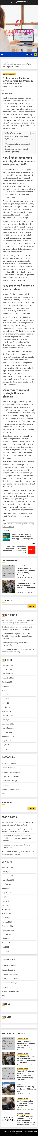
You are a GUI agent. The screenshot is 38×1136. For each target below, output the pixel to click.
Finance (25, 524)
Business (10, 524)
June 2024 (5, 749)
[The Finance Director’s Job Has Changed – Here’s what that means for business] (8, 586)
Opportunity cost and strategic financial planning (16, 150)
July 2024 (5, 745)
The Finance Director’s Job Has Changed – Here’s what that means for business (26, 586)
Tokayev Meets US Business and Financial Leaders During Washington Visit (26, 571)
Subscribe (35, 54)
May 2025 (5, 703)
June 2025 (5, 699)
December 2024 (8, 724)
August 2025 (6, 690)
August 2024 (6, 741)
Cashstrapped (17, 524)
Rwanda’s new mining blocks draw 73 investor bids (26, 1089)
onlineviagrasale (7, 1009)
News (4, 793)
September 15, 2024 (16, 87)
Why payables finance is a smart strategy (17, 145)
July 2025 (5, 695)
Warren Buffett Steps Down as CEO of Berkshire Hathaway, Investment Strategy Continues (18, 636)
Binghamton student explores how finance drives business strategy (18, 852)
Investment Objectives (10, 776)
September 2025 (8, 686)
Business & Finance (9, 74)
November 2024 (8, 728)
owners (5, 526)
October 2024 (7, 732)
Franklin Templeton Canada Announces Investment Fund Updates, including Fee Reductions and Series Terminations (26, 1121)
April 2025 (6, 707)
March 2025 (6, 711)
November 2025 (8, 678)
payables (11, 526)
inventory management (11, 772)
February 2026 (7, 665)
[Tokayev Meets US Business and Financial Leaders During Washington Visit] (8, 571)
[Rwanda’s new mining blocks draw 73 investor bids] (8, 1088)
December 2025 (8, 674)
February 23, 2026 (24, 592)
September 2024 (8, 736)
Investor (5, 785)
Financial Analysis (8, 768)
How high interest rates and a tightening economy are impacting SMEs (18, 138)
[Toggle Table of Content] (31, 133)
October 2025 (7, 682)
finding (31, 524)
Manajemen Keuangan (10, 789)
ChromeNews (28, 1131)
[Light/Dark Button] (28, 54)
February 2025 (7, 716)
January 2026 (7, 669)
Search (7, 600)
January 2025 (7, 720)
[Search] (32, 54)
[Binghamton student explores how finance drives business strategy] (8, 1103)
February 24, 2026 (24, 577)
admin (6, 87)
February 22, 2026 (24, 1094)
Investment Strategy (9, 781)
